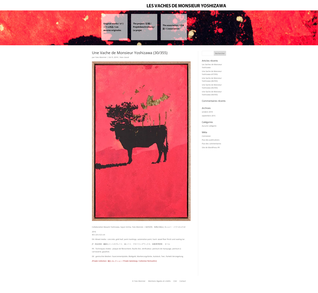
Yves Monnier (101, 57)
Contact (182, 281)
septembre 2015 (208, 115)
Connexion (206, 136)
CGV (175, 281)
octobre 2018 (207, 112)
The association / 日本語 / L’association (173, 27)
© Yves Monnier (138, 281)
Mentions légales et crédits (159, 281)
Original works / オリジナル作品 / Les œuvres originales (113, 27)
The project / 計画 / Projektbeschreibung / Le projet (144, 27)
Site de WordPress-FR (211, 147)
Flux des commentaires (211, 143)
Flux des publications (210, 140)
